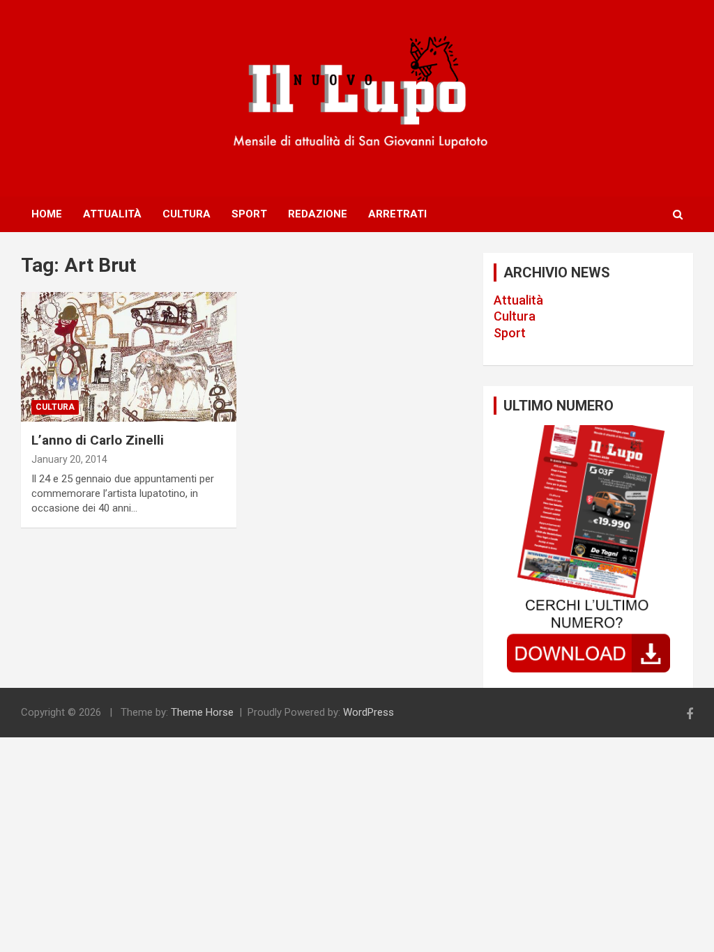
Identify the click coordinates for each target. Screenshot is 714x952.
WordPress (368, 712)
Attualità (112, 214)
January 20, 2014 (69, 459)
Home (46, 214)
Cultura (186, 214)
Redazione (317, 214)
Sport (249, 214)
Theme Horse (202, 712)
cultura (55, 407)
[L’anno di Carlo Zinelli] (128, 357)
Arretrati (397, 214)
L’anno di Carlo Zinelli (97, 440)
